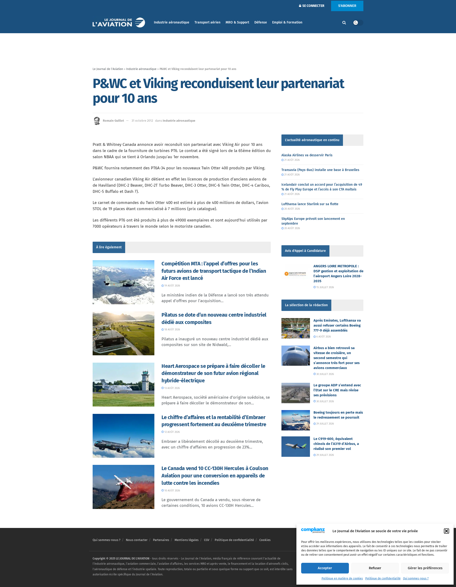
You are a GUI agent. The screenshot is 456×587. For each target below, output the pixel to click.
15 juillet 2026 (325, 287)
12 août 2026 (172, 432)
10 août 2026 (172, 490)
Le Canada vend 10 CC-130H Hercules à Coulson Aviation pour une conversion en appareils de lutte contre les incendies (215, 475)
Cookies (265, 540)
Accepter (325, 568)
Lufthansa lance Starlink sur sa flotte (309, 204)
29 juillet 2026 (325, 423)
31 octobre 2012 (142, 120)
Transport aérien (207, 22)
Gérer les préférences (425, 568)
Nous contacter (136, 540)
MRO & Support (237, 22)
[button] (446, 531)
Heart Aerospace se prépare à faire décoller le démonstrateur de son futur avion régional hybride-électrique (213, 373)
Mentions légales (187, 540)
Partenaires (161, 540)
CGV (206, 540)
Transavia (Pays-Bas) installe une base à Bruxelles (320, 170)
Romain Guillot (113, 120)
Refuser (375, 568)
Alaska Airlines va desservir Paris (306, 155)
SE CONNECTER (313, 6)
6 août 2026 (323, 336)
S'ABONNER (347, 6)
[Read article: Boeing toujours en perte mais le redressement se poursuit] (295, 420)
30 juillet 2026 (325, 374)
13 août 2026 (172, 388)
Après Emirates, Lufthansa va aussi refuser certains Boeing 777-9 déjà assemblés (337, 325)
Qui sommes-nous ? (416, 578)
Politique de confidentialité (383, 578)
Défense (260, 22)
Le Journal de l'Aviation (108, 69)
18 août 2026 (172, 329)
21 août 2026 (292, 160)
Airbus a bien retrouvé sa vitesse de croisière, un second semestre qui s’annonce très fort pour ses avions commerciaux (337, 358)
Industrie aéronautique (171, 22)
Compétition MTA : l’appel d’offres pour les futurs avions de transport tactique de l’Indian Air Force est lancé (214, 271)
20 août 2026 (292, 208)
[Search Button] (344, 22)
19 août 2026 (172, 285)
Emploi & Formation (287, 22)
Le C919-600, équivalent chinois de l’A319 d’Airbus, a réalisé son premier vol (336, 444)
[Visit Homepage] (120, 22)
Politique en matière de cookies (342, 578)
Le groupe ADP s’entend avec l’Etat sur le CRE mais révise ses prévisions (337, 390)
